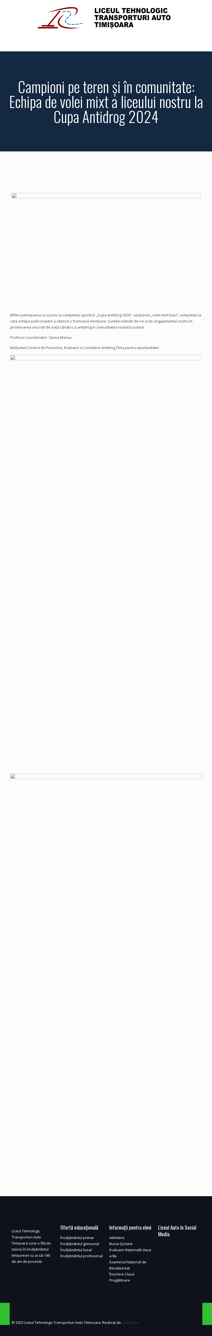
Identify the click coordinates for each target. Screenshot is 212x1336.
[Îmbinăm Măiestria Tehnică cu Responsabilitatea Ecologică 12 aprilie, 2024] (5, 1314)
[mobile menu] (16, 43)
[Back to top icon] (194, 1323)
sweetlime (130, 1322)
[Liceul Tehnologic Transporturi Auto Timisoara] (106, 17)
